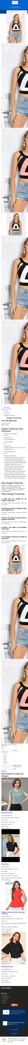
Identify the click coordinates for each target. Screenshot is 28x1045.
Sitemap (4, 1002)
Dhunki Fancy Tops (7, 966)
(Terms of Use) (23, 1038)
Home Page (4, 995)
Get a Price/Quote (5, 423)
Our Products (5, 998)
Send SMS (15, 1033)
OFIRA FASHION (15, 7)
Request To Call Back (6, 409)
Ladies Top (7, 414)
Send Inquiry (6, 407)
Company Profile (5, 997)
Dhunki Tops (5, 864)
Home (5, 410)
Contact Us (4, 1000)
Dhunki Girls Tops (6, 812)
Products (6, 412)
